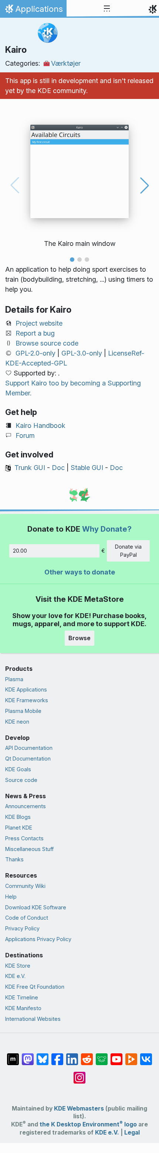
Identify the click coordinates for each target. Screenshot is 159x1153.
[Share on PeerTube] (131, 1055)
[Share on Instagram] (79, 1074)
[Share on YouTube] (116, 1055)
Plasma (14, 679)
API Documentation (29, 748)
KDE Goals (18, 769)
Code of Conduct (26, 917)
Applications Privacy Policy (38, 939)
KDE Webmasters (79, 1108)
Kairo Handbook (40, 425)
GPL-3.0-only (81, 353)
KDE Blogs (18, 817)
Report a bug (35, 333)
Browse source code (47, 343)
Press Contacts (24, 838)
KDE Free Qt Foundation (34, 987)
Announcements (25, 806)
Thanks (14, 859)
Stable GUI (87, 467)
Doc (58, 467)
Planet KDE (18, 827)
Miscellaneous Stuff (29, 849)
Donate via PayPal (128, 550)
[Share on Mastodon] (28, 1055)
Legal (132, 1132)
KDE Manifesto (23, 1008)
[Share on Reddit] (87, 1055)
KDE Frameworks (26, 700)
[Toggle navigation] (107, 9)
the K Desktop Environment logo (88, 1124)
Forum (25, 435)
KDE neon (17, 721)
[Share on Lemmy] (102, 1055)
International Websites (33, 1019)
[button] (72, 259)
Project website (39, 323)
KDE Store (17, 965)
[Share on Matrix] (13, 1055)
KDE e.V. (15, 976)
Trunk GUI (29, 467)
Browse (79, 638)
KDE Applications (26, 689)
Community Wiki (25, 886)
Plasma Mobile (23, 711)
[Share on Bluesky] (42, 1055)
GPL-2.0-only (35, 353)
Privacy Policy (22, 928)
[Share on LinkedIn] (72, 1055)
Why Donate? (107, 528)
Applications (33, 11)
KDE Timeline (21, 997)
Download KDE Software (35, 907)
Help (11, 896)
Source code (21, 780)
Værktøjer (66, 63)
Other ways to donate (79, 572)
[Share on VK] (146, 1055)
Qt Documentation (28, 758)
